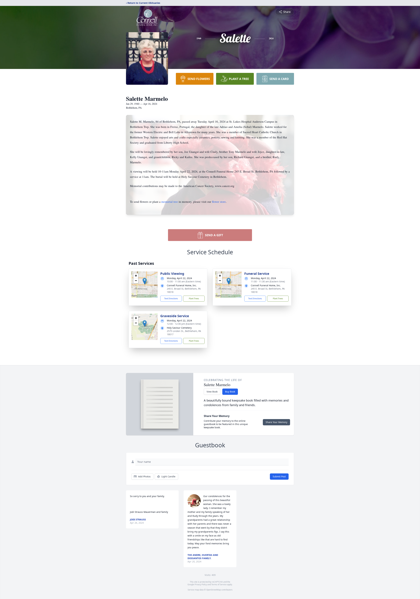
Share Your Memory (276, 422)
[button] (145, 281)
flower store (219, 202)
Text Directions (171, 298)
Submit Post (279, 476)
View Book (212, 391)
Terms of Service (219, 584)
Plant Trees (194, 298)
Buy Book (230, 391)
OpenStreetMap (213, 589)
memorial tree (169, 202)
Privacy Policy (201, 584)
